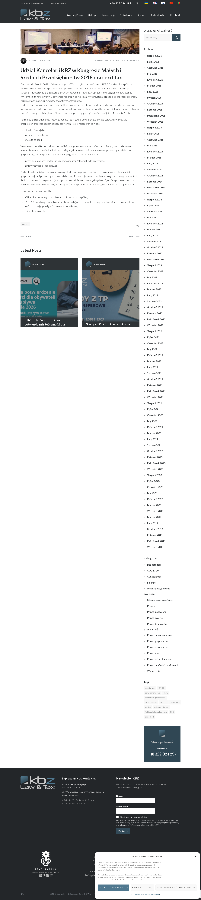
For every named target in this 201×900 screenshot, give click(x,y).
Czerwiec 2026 (155, 67)
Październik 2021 (156, 391)
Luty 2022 (152, 367)
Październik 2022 (156, 319)
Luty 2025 (152, 163)
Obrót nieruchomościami (160, 599)
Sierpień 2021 (154, 403)
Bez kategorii (154, 564)
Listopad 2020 (154, 457)
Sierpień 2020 (154, 475)
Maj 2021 (152, 421)
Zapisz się (123, 831)
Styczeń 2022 (154, 373)
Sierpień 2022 (154, 331)
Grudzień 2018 (155, 528)
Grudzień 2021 (155, 379)
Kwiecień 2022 (155, 355)
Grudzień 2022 (155, 307)
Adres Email (123, 806)
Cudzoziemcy (154, 576)
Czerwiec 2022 (155, 343)
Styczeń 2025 (154, 169)
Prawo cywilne (155, 617)
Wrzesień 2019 (155, 511)
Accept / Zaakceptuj (113, 887)
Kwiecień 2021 (155, 427)
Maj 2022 (152, 349)
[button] (195, 856)
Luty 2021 (152, 439)
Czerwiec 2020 (155, 487)
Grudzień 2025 (155, 103)
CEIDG (161, 688)
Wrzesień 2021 (155, 397)
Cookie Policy (138, 894)
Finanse (151, 582)
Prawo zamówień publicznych (162, 665)
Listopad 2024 (154, 181)
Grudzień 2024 (155, 175)
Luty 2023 (152, 295)
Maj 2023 (152, 277)
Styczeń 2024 (154, 241)
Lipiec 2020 (153, 481)
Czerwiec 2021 (155, 415)
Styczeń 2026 (154, 97)
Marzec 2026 (154, 85)
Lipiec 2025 (153, 133)
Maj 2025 (152, 145)
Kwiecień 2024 (155, 223)
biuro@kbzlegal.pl (58, 3)
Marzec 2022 (154, 361)
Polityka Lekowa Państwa (156, 712)
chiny (166, 693)
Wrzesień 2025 (155, 121)
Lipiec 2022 (153, 337)
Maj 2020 (152, 493)
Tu (158, 825)
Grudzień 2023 (155, 247)
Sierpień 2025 (154, 127)
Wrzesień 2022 (155, 325)
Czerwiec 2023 (155, 271)
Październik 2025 (156, 115)
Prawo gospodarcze (157, 641)
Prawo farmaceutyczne (159, 635)
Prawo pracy (154, 653)
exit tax (25, 224)
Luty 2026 (152, 91)
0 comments (133, 61)
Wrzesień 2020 (155, 469)
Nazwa (120, 796)
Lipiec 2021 (153, 409)
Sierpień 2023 (154, 265)
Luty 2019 (152, 523)
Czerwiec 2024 (155, 211)
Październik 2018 (156, 541)
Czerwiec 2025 (155, 139)
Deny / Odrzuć (142, 887)
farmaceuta (175, 702)
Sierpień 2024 (154, 199)
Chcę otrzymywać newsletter (134, 817)
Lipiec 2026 (153, 61)
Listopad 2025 (154, 109)
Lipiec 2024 (153, 205)
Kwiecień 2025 (155, 151)
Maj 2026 (152, 73)
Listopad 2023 (154, 253)
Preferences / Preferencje (176, 887)
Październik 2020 (156, 463)
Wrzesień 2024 (155, 193)
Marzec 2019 (154, 517)
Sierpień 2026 (154, 55)
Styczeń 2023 (154, 301)
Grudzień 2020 (155, 451)
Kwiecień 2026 (155, 79)
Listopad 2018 (154, 535)
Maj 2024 (152, 217)
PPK (172, 712)
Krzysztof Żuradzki (40, 61)
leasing (148, 707)
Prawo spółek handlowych (161, 659)
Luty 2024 (152, 235)
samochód (149, 717)
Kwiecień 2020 (155, 499)
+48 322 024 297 (120, 3)
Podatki (99, 61)
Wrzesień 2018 (155, 546)
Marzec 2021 (154, 433)
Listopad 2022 (154, 313)
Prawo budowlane (156, 611)
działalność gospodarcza (155, 697)
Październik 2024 (156, 187)
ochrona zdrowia (161, 707)
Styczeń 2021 (154, 445)
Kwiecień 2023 (155, 283)
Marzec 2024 (154, 229)
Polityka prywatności (152, 894)
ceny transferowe (152, 693)
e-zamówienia (151, 702)
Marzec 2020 (154, 505)
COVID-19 (153, 570)
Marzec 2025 (154, 157)
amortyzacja (150, 688)
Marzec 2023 (154, 289)
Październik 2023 (156, 259)
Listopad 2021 (154, 385)
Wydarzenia (153, 671)
